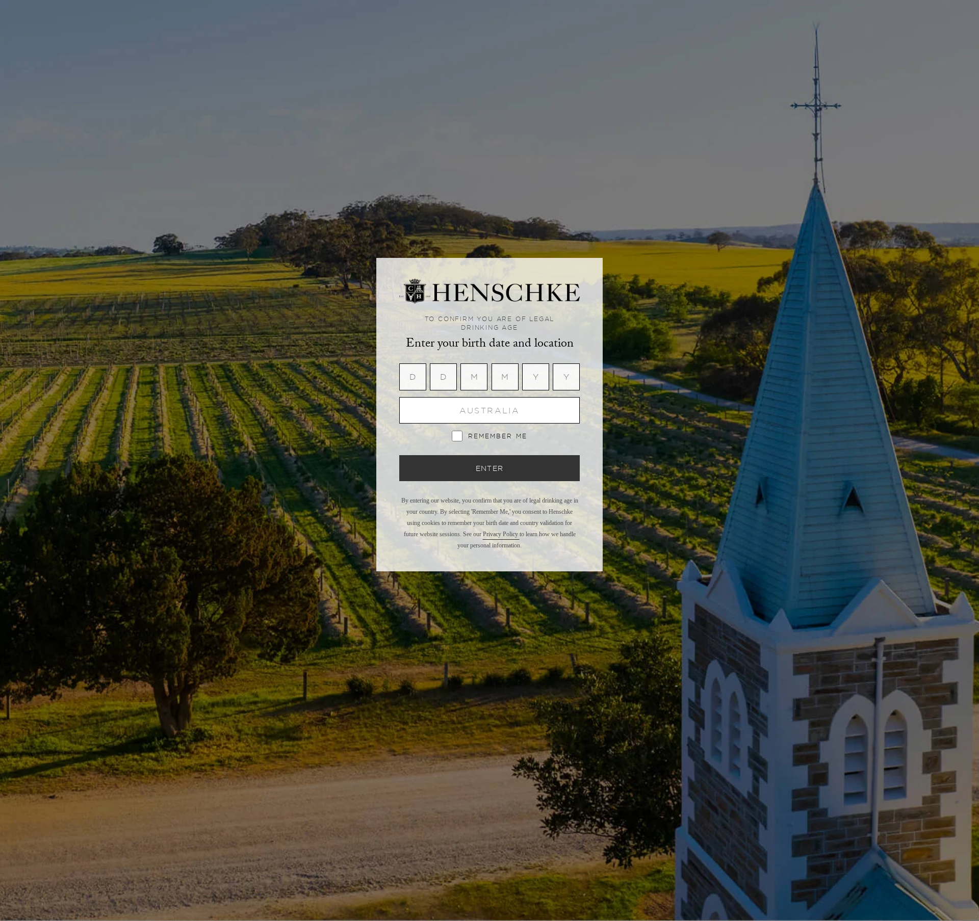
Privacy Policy (501, 534)
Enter (490, 468)
